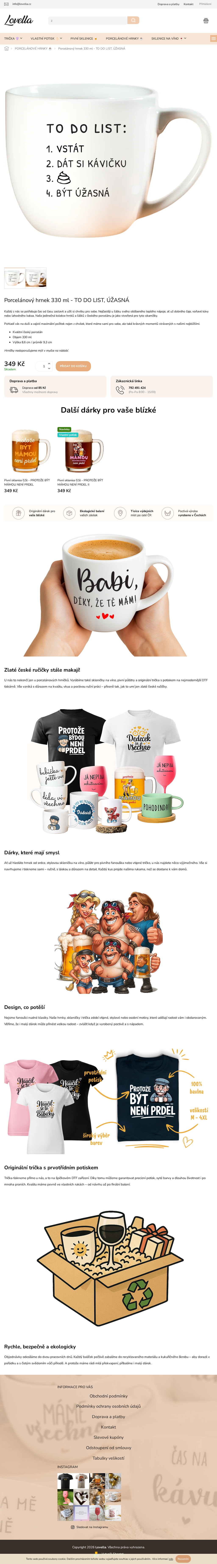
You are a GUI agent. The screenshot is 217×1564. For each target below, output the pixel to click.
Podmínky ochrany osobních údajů (107, 1399)
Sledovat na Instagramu (91, 1519)
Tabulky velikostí (107, 1450)
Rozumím (181, 1559)
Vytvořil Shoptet (111, 1546)
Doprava (165, 4)
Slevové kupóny (107, 1430)
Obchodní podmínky (107, 1388)
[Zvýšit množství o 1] (49, 360)
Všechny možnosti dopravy (40, 389)
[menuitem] (13, 38)
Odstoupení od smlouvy (106, 1440)
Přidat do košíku (73, 363)
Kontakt (185, 4)
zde (169, 1559)
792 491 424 (135, 385)
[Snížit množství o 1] (49, 365)
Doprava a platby (107, 1409)
